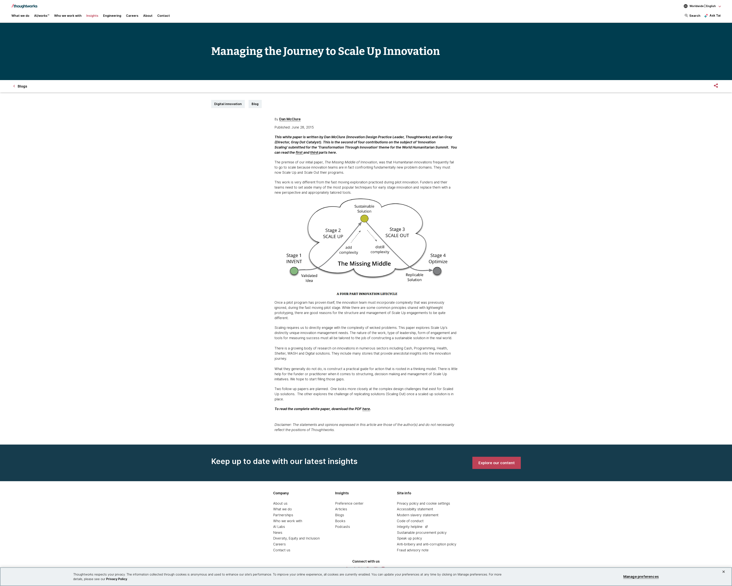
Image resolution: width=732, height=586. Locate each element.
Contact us (281, 550)
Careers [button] (132, 16)
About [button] (147, 16)
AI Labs (279, 527)
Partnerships (283, 515)
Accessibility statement (415, 509)
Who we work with (287, 521)
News (277, 533)
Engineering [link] (112, 16)
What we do (282, 509)
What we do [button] (20, 16)
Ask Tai (715, 15)
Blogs (339, 515)
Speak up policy (409, 538)
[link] (496, 463)
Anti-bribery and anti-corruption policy (426, 544)
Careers (279, 544)
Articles (341, 509)
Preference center (349, 503)
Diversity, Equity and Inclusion (296, 538)
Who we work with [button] (68, 16)
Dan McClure (290, 119)
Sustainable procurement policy (422, 533)
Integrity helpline (409, 527)
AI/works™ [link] (41, 16)
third (314, 152)
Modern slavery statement (417, 515)
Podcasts (342, 527)
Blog (255, 104)
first (299, 152)
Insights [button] (92, 16)
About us (280, 503)
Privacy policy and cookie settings (423, 503)
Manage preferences (641, 577)
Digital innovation (228, 104)
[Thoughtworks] (24, 4)
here (366, 409)
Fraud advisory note (413, 550)
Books (340, 521)
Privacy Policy (116, 579)
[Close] (723, 572)
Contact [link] (163, 16)
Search (694, 16)
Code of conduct (410, 521)
